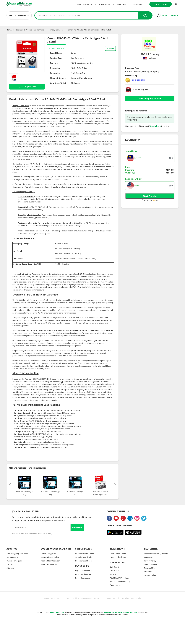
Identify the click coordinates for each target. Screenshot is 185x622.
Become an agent (14, 561)
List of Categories (48, 553)
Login (165, 15)
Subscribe (77, 527)
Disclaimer (148, 571)
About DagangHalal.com (17, 553)
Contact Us (148, 557)
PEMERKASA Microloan (119, 578)
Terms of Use (149, 568)
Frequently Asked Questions (156, 553)
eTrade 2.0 (114, 574)
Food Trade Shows (118, 557)
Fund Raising (115, 585)
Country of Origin (58, 83)
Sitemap (10, 568)
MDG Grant (114, 570)
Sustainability (150, 575)
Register (174, 15)
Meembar (111, 598)
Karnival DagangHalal (131, 598)
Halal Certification (49, 564)
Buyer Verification (83, 574)
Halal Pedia (121, 4)
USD (136, 185)
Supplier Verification (84, 557)
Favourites (138, 4)
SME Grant (114, 567)
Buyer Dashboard (82, 578)
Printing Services (55, 30)
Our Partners (12, 557)
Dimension (55, 68)
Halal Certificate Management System (82, 598)
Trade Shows (104, 4)
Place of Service (58, 78)
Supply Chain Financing (120, 581)
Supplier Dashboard (83, 561)
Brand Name (56, 53)
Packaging (55, 73)
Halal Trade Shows (118, 553)
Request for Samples (50, 557)
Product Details (56, 48)
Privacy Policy (150, 561)
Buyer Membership (83, 570)
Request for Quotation (50, 561)
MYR (136, 157)
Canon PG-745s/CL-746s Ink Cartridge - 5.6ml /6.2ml (89, 30)
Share (111, 48)
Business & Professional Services (30, 30)
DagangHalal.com (51, 598)
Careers (10, 564)
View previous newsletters (52, 520)
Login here (155, 126)
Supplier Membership (84, 553)
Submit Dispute (150, 564)
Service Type (56, 58)
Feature (54, 63)
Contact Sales (160, 4)
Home (9, 30)
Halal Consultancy (84, 4)
